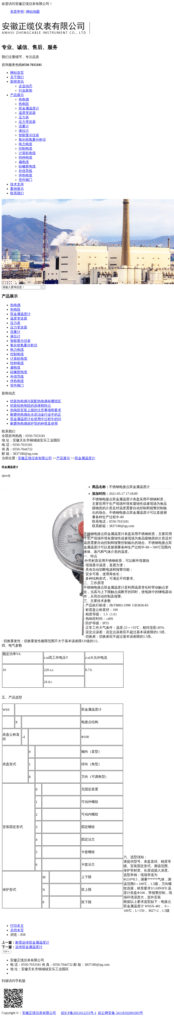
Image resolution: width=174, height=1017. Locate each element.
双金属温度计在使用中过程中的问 (35, 419)
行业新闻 (25, 90)
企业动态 (25, 86)
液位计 (24, 130)
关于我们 (17, 77)
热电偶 (24, 99)
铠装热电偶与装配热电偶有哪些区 (35, 401)
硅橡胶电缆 (27, 166)
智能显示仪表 (29, 135)
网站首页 (17, 72)
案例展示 (17, 189)
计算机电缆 (27, 153)
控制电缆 (25, 148)
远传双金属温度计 (28, 947)
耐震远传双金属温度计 (32, 942)
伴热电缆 (25, 175)
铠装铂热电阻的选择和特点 (30, 405)
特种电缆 (25, 157)
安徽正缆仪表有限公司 (35, 458)
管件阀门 (25, 180)
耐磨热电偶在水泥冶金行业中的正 (35, 414)
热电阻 (24, 104)
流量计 (24, 126)
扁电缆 (24, 162)
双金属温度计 (29, 108)
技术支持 (17, 184)
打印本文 (17, 925)
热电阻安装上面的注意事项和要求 (35, 410)
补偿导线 (25, 171)
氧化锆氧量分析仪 (32, 139)
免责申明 (17, 11)
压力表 (24, 117)
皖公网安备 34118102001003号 (120, 1013)
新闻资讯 (17, 81)
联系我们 (17, 193)
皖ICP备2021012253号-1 (78, 1013)
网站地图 (33, 11)
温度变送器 (27, 113)
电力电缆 (25, 144)
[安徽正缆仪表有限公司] (47, 37)
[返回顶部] (6, 952)
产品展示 (17, 95)
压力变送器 (27, 122)
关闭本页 (17, 930)
